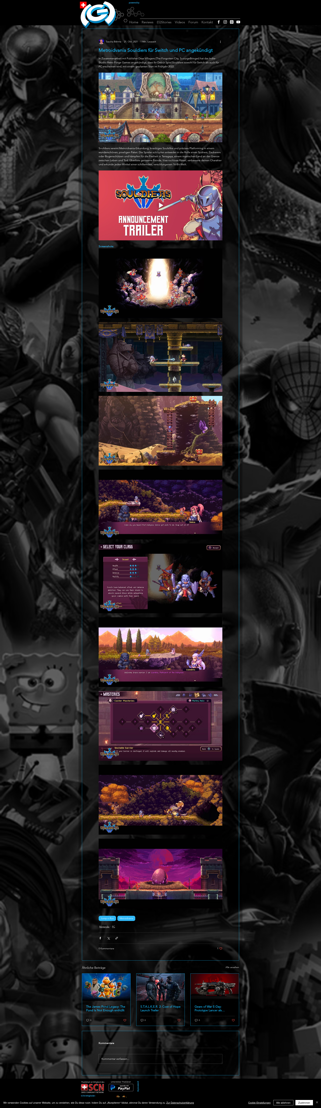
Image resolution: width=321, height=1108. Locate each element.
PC (113, 926)
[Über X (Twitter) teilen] (108, 938)
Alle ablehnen (283, 1102)
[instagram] (225, 22)
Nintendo (104, 926)
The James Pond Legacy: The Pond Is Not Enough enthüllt (105, 1008)
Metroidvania (126, 918)
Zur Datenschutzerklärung (180, 1102)
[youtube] (238, 22)
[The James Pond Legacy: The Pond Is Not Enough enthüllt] (106, 987)
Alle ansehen (232, 967)
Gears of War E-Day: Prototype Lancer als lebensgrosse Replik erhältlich (214, 1008)
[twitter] (231, 22)
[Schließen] (317, 1102)
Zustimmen (304, 1102)
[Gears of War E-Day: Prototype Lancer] (215, 987)
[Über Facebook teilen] (100, 938)
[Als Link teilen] (116, 938)
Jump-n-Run (107, 918)
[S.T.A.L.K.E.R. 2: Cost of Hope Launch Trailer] (160, 987)
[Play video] (160, 205)
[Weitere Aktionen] (220, 42)
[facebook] (218, 22)
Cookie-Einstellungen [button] (259, 1102)
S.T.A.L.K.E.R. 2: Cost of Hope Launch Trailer (160, 1008)
